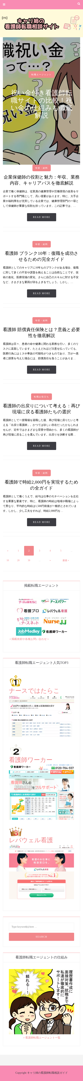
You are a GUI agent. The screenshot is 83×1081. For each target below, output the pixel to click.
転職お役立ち (41, 397)
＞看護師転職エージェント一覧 (41, 1037)
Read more (41, 217)
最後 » (66, 560)
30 (29, 560)
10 (8, 560)
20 (18, 560)
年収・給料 (41, 168)
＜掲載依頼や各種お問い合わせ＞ (29, 639)
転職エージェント (41, 74)
